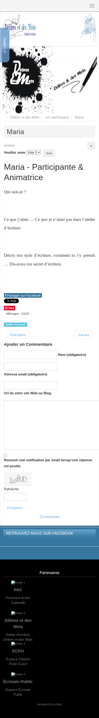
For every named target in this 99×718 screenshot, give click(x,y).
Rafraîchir (11, 489)
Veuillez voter (15, 152)
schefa (57, 704)
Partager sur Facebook (23, 295)
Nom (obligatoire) (72, 355)
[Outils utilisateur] (91, 145)
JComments (49, 517)
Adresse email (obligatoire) (25, 374)
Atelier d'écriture (16, 324)
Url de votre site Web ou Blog (27, 393)
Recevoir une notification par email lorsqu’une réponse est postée (48, 463)
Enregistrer (15, 508)
